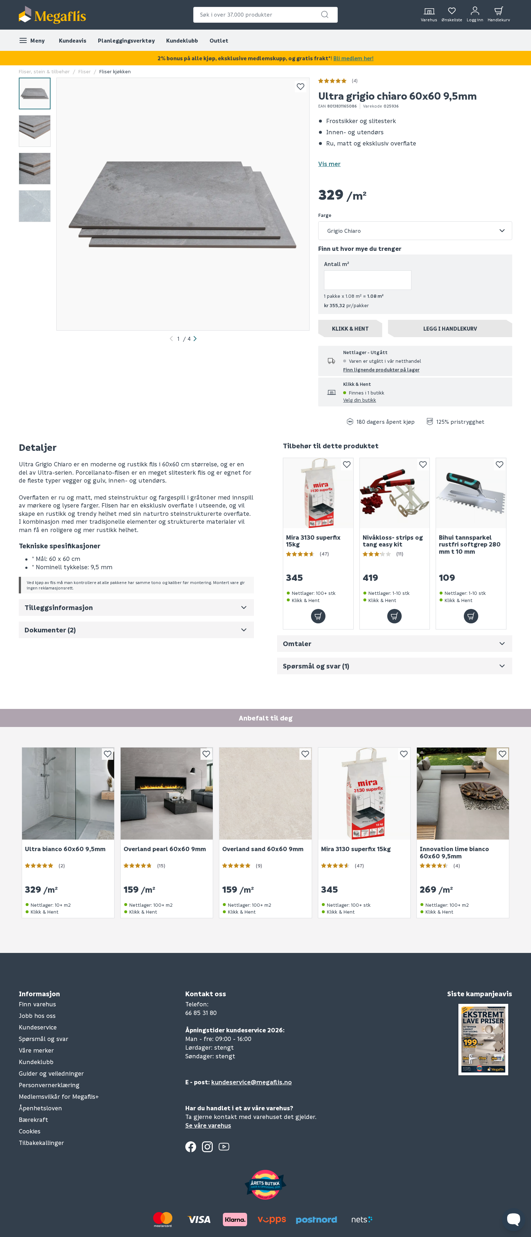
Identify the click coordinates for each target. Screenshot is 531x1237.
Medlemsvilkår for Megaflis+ (59, 1096)
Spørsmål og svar (43, 1038)
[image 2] (35, 131)
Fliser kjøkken (115, 71)
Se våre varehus (208, 1125)
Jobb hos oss (37, 1015)
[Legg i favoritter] (300, 86)
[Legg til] (318, 616)
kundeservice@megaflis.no (251, 1082)
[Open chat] (513, 1219)
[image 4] (35, 206)
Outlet (219, 40)
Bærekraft (33, 1119)
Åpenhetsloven (40, 1108)
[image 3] (35, 168)
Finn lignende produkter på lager (381, 369)
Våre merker (36, 1050)
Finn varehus (37, 1004)
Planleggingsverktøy (126, 40)
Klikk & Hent (350, 328)
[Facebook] (190, 1146)
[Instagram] (207, 1146)
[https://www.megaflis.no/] (52, 15)
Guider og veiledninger (51, 1073)
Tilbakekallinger (41, 1142)
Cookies (29, 1131)
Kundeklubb (182, 40)
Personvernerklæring (49, 1085)
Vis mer (329, 163)
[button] (325, 14)
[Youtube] (224, 1146)
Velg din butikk (359, 400)
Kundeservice (38, 1027)
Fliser (84, 71)
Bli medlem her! (353, 58)
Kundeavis (72, 40)
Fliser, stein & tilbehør (44, 71)
